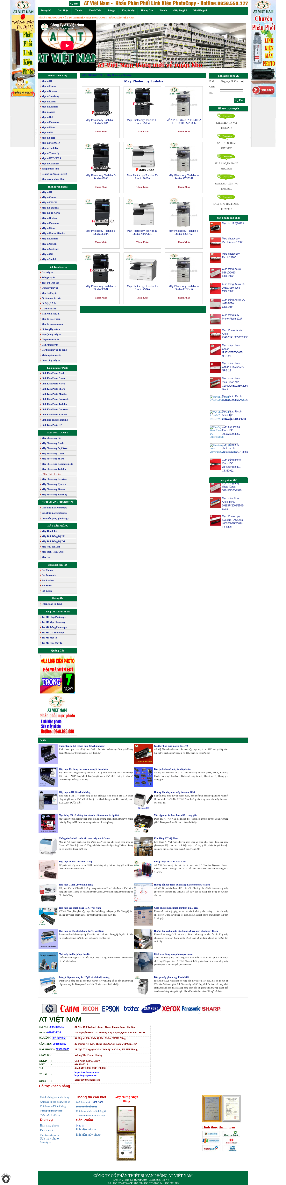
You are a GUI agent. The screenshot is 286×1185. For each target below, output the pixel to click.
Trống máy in (48, 277)
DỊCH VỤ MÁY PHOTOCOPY (58, 502)
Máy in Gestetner (50, 249)
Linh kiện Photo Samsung (55, 419)
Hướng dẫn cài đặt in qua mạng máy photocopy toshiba (182, 884)
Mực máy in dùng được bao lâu (74, 954)
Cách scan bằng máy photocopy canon (173, 954)
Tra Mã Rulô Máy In (52, 643)
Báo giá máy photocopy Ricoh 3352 (171, 977)
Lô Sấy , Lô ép (49, 303)
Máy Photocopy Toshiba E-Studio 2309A (142, 288)
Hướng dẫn (57, 598)
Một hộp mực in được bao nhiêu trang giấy (175, 815)
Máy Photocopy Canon (53, 453)
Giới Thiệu (63, 10)
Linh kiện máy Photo (57, 368)
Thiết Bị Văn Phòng (58, 186)
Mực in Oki (47, 132)
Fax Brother (48, 580)
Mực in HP (47, 81)
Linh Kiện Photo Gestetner (55, 409)
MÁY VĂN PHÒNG (57, 525)
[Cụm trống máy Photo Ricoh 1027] (215, 319)
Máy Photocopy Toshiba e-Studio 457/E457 (184, 288)
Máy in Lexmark (50, 238)
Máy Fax (46, 557)
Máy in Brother (49, 218)
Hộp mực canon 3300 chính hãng (75, 861)
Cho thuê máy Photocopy (54, 507)
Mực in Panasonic (50, 122)
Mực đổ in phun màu (52, 324)
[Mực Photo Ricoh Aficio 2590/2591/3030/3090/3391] (215, 334)
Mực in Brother (49, 91)
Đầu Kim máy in (50, 344)
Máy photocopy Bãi (51, 438)
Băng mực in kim (50, 168)
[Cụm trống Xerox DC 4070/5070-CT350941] (215, 303)
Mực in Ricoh (48, 127)
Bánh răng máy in (51, 360)
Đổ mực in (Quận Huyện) (54, 174)
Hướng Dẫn (147, 10)
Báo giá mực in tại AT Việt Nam (170, 861)
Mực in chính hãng (57, 75)
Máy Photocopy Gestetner (54, 479)
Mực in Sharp (48, 137)
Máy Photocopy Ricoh (53, 443)
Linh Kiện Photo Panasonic (55, 399)
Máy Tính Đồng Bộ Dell (53, 541)
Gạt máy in (47, 272)
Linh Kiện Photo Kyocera (54, 414)
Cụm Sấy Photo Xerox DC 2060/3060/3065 (231, 430)
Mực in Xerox (48, 112)
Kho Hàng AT (200, 10)
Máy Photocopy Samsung (54, 494)
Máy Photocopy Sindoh (53, 489)
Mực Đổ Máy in (49, 293)
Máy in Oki (47, 254)
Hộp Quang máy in (51, 334)
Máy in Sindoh (49, 259)
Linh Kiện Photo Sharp (53, 389)
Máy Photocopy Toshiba (54, 469)
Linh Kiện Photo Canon (54, 378)
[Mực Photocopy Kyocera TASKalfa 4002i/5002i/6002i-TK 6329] (215, 506)
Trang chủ (46, 10)
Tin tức (78, 10)
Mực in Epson (49, 101)
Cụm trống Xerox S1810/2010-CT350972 (231, 272)
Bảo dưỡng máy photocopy (55, 518)
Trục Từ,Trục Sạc (50, 282)
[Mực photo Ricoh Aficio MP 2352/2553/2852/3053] (220, 415)
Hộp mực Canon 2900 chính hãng (76, 884)
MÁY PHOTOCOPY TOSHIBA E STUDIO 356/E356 (184, 122)
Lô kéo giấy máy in (51, 329)
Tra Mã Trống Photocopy (54, 627)
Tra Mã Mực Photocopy (53, 622)
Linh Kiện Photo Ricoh (53, 373)
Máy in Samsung (50, 207)
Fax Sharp (47, 585)
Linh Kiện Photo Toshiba (54, 404)
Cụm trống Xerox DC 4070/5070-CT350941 (233, 303)
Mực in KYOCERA (51, 158)
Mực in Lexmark (50, 106)
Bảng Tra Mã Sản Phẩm (58, 611)
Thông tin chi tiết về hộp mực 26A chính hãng (81, 746)
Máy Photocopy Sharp (53, 458)
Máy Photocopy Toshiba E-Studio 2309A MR (142, 232)
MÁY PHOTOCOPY (57, 432)
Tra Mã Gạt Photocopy (53, 632)
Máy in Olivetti (49, 244)
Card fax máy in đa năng (54, 349)
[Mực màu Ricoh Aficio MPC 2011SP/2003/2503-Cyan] (215, 488)
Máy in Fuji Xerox (51, 212)
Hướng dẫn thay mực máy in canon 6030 (174, 792)
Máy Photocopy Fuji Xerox (55, 448)
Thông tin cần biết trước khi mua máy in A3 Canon (84, 838)
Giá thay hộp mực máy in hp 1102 (171, 746)
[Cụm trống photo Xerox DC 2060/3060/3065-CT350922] (215, 464)
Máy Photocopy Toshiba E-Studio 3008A (101, 288)
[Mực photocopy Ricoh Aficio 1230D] (215, 242)
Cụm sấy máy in (50, 287)
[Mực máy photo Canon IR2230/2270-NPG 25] (215, 367)
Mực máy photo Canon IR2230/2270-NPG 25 (233, 367)
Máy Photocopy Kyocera (54, 484)
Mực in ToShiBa (50, 148)
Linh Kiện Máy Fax (57, 564)
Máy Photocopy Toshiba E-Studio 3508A (101, 232)
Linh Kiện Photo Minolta (54, 394)
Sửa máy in (45, 1142)
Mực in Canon (49, 86)
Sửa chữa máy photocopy (54, 513)
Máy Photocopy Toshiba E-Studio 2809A (142, 177)
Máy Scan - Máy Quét (52, 551)
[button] (107, 45)
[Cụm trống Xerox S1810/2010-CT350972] (215, 273)
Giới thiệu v (83, 1102)
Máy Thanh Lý (49, 531)
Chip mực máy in (50, 339)
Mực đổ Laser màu (51, 319)
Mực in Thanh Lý (50, 153)
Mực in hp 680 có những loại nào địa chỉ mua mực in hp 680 (89, 815)
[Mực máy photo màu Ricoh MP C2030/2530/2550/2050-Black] (215, 382)
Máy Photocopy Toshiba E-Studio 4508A (101, 177)
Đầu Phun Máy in (51, 313)
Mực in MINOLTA (51, 142)
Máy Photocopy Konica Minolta (57, 464)
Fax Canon (47, 570)
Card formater (49, 308)
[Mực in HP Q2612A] (215, 227)
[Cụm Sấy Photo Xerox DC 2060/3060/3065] (217, 432)
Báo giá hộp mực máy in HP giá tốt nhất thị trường (84, 977)
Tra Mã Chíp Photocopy (54, 617)
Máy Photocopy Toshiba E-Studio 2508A (142, 122)
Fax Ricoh (47, 590)
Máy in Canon (49, 197)
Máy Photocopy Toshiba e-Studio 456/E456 (184, 232)
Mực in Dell (47, 117)
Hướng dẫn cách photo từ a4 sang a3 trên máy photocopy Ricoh (186, 931)
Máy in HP (47, 192)
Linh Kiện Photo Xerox (53, 383)
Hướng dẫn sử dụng (52, 604)
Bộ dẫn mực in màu (51, 298)
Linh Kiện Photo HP (52, 425)
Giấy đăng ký (180, 10)
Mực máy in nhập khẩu (53, 179)
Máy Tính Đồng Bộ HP (53, 536)
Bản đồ (163, 10)
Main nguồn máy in (51, 355)
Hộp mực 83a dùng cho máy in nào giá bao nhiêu (83, 769)
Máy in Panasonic (50, 223)
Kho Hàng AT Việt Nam (166, 838)
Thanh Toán (95, 10)
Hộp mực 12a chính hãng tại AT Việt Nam (80, 907)
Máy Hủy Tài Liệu (51, 546)
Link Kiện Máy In (58, 267)
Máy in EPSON (49, 202)
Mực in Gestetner (50, 163)
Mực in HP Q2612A (233, 223)
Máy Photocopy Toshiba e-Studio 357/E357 (184, 177)
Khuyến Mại (128, 10)
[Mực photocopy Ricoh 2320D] (215, 257)
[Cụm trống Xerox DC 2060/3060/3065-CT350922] (215, 288)
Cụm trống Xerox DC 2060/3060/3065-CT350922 (233, 288)
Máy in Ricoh (48, 228)
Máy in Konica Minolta (53, 233)
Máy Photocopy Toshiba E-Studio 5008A (101, 122)
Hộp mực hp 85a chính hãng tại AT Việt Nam (81, 931)
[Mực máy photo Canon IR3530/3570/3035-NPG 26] (215, 349)
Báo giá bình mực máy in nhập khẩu (172, 769)
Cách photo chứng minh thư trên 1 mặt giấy (176, 907)
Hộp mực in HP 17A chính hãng (74, 792)
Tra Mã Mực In (49, 637)
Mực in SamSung (50, 96)
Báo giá (111, 10)
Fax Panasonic (49, 575)
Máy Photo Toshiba (52, 474)
